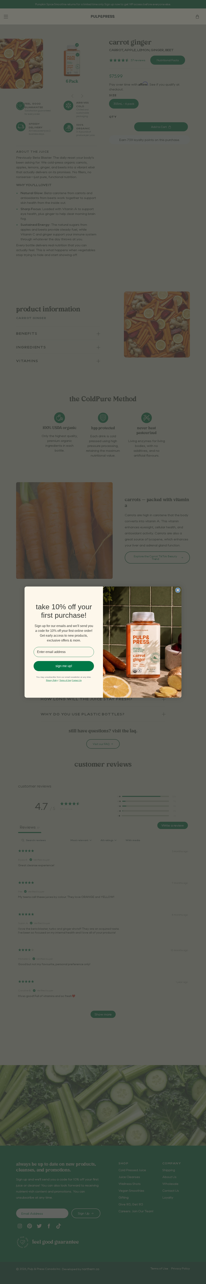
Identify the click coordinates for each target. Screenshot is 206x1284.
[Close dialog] (178, 590)
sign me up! (64, 666)
